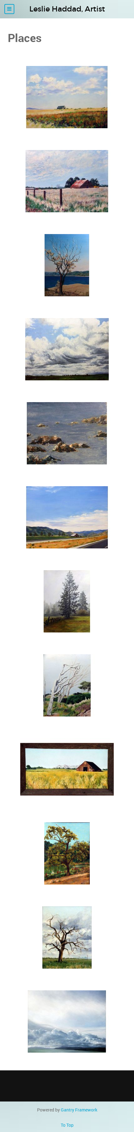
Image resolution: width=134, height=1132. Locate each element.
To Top (67, 1125)
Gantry (79, 1110)
